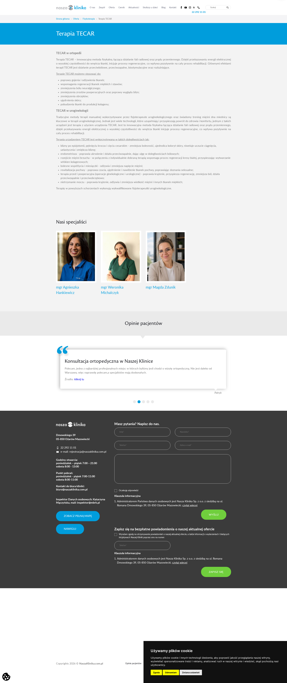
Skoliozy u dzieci (150, 8)
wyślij (214, 514)
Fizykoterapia (89, 19)
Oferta (112, 8)
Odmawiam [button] (171, 672)
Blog (163, 8)
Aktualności (133, 8)
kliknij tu (79, 379)
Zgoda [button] (156, 672)
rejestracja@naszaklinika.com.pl (87, 451)
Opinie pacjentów (133, 664)
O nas (92, 8)
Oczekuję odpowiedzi (128, 491)
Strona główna (63, 19)
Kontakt (172, 8)
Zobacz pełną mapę (78, 516)
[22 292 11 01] (198, 7)
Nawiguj (70, 529)
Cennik (121, 8)
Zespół (102, 8)
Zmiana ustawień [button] (191, 672)
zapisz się (216, 571)
